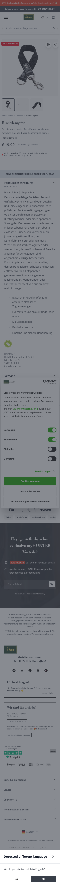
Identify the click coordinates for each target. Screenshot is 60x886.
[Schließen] (53, 856)
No (16, 879)
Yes (43, 879)
